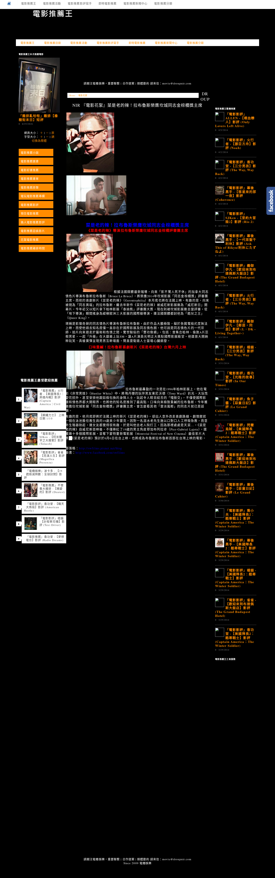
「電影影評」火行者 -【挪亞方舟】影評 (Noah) (240, 143)
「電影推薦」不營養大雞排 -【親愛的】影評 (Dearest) (52, 488)
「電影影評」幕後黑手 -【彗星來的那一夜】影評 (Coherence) (235, 193)
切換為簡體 (39, 140)
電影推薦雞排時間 (33, 248)
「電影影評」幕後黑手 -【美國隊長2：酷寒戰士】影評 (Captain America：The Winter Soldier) (235, 548)
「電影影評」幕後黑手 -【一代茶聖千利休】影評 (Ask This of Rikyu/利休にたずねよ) (235, 243)
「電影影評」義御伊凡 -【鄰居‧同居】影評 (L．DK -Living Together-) (235, 327)
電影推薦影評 (30, 205)
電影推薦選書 (30, 161)
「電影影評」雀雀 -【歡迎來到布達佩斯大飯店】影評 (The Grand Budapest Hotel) (235, 607)
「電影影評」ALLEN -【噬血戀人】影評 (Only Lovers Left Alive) (235, 120)
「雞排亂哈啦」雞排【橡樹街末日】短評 (38, 117)
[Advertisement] (137, 64)
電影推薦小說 (30, 152)
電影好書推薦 (30, 170)
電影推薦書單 (30, 178)
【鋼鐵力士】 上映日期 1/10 (52, 416)
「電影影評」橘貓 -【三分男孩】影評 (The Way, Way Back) (235, 353)
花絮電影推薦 (30, 239)
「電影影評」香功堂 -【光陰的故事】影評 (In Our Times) (235, 379)
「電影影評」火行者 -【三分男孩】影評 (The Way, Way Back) (235, 301)
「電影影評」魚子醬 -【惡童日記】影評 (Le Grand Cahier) (235, 404)
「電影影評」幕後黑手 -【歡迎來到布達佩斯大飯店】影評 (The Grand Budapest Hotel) (235, 462)
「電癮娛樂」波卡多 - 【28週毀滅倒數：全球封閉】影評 (43, 474)
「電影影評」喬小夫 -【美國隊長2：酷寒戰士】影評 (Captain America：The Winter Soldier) (235, 518)
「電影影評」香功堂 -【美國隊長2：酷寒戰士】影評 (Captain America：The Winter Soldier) (235, 637)
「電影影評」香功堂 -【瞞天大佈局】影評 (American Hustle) (44, 507)
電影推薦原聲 (30, 187)
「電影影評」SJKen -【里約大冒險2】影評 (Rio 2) (240, 217)
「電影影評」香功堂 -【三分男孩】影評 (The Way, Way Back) (235, 167)
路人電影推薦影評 (33, 222)
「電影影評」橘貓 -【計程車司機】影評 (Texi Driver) (52, 521)
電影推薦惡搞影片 (33, 231)
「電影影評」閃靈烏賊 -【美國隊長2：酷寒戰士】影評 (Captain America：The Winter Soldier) (235, 432)
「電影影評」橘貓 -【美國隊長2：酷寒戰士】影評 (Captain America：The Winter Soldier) (235, 578)
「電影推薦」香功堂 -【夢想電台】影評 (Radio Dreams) (45, 538)
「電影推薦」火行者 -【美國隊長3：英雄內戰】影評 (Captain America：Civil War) (44, 399)
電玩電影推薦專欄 (33, 196)
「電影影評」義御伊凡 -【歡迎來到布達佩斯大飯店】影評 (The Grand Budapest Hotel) (235, 273)
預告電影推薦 (30, 213)
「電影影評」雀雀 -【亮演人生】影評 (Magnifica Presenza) (52, 457)
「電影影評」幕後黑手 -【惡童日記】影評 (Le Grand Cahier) (235, 490)
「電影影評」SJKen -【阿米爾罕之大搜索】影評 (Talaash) (51, 438)
